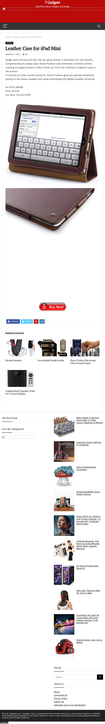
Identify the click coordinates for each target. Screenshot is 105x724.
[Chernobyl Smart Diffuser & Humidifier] (64, 451)
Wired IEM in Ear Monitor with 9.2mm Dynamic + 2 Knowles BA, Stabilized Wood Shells (88, 520)
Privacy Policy (60, 698)
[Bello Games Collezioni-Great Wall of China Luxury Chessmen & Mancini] (64, 427)
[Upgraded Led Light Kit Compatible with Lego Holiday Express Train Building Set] (64, 624)
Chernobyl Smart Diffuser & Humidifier (88, 443)
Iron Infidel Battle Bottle (51, 360)
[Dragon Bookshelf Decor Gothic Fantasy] (64, 501)
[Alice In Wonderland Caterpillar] (64, 476)
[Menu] (5, 26)
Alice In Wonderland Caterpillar (86, 468)
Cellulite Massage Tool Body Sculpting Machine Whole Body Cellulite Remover (88, 545)
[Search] (99, 26)
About (57, 692)
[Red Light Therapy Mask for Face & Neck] (64, 599)
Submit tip (59, 702)
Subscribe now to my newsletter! (70, 705)
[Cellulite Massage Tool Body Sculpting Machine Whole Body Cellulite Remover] (64, 550)
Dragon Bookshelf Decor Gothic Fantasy (88, 493)
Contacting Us (60, 695)
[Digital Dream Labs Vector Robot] (64, 649)
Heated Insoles (13, 360)
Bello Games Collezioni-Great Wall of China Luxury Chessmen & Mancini (89, 420)
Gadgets (15, 37)
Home (7, 37)
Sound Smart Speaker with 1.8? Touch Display (20, 392)
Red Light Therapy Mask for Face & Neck (88, 591)
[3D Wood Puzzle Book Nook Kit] (64, 575)
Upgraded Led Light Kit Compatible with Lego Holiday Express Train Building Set (87, 619)
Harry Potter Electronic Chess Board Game (83, 362)
